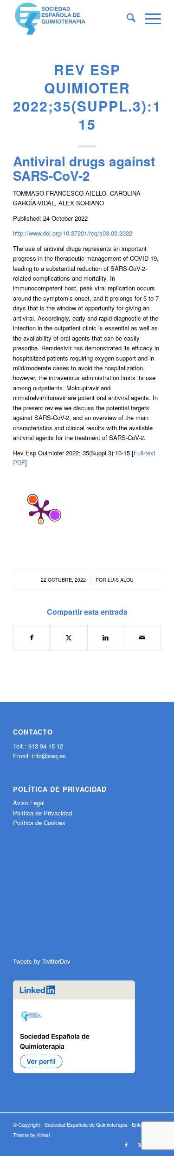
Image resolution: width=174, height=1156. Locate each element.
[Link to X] (140, 1144)
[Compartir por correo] (142, 637)
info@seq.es (49, 755)
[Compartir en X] (69, 637)
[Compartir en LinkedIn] (106, 637)
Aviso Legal (29, 802)
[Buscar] (126, 18)
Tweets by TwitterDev (42, 961)
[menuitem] (126, 18)
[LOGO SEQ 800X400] (72, 18)
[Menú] (148, 18)
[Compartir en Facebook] (31, 637)
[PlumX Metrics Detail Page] (41, 511)
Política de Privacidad (42, 812)
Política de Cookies (39, 822)
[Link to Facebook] (126, 1144)
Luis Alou (121, 579)
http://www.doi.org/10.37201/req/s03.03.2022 (72, 233)
